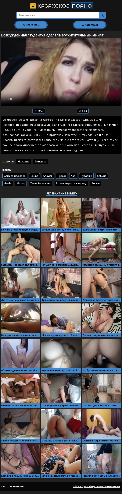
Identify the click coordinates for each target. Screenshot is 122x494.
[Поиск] (102, 15)
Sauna (34, 176)
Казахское (64, 6)
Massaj (21, 183)
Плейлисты (32, 25)
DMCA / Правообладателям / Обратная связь (96, 486)
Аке (73, 176)
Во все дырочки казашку (71, 183)
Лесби (7, 183)
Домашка (40, 161)
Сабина (101, 176)
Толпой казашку (40, 183)
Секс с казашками (12, 486)
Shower (47, 176)
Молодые (23, 161)
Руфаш (62, 176)
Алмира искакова (14, 176)
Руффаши (86, 176)
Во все (96, 183)
